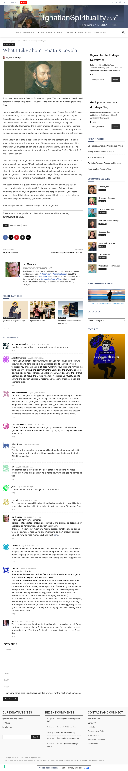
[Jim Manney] (4, 57)
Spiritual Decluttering (66, 732)
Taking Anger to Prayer (106, 356)
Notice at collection (48, 767)
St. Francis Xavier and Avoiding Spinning (105, 146)
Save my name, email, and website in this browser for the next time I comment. (43, 693)
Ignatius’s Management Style (14, 321)
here (56, 535)
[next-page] (8, 328)
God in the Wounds (96, 157)
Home (5, 41)
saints (25, 225)
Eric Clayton (103, 187)
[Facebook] (109, 2)
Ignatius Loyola (15, 225)
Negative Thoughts (10, 252)
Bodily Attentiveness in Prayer (101, 152)
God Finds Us (44, 276)
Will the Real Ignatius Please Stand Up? (67, 252)
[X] (116, 2)
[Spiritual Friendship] (42, 310)
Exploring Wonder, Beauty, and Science (104, 163)
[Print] (22, 237)
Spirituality (34, 317)
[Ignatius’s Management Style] (15, 310)
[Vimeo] (120, 2)
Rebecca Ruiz (104, 232)
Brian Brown (17, 444)
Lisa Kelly (106, 360)
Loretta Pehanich (106, 209)
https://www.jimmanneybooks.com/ (37, 268)
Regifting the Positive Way (99, 169)
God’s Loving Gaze (69, 727)
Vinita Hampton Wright (109, 266)
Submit (115, 79)
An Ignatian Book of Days (51, 279)
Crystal (15, 500)
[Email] (28, 237)
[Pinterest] (16, 237)
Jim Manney (14, 57)
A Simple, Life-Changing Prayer (53, 274)
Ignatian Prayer (106, 353)
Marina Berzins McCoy (108, 220)
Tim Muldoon (104, 254)
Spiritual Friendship (38, 321)
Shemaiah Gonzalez (107, 243)
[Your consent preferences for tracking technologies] (4, 766)
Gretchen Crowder (106, 198)
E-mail (93, 75)
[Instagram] (112, 2)
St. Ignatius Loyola (15, 41)
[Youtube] (124, 2)
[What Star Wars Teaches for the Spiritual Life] (70, 310)
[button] (123, 32)
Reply (13, 350)
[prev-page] (4, 328)
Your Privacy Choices (72, 767)
